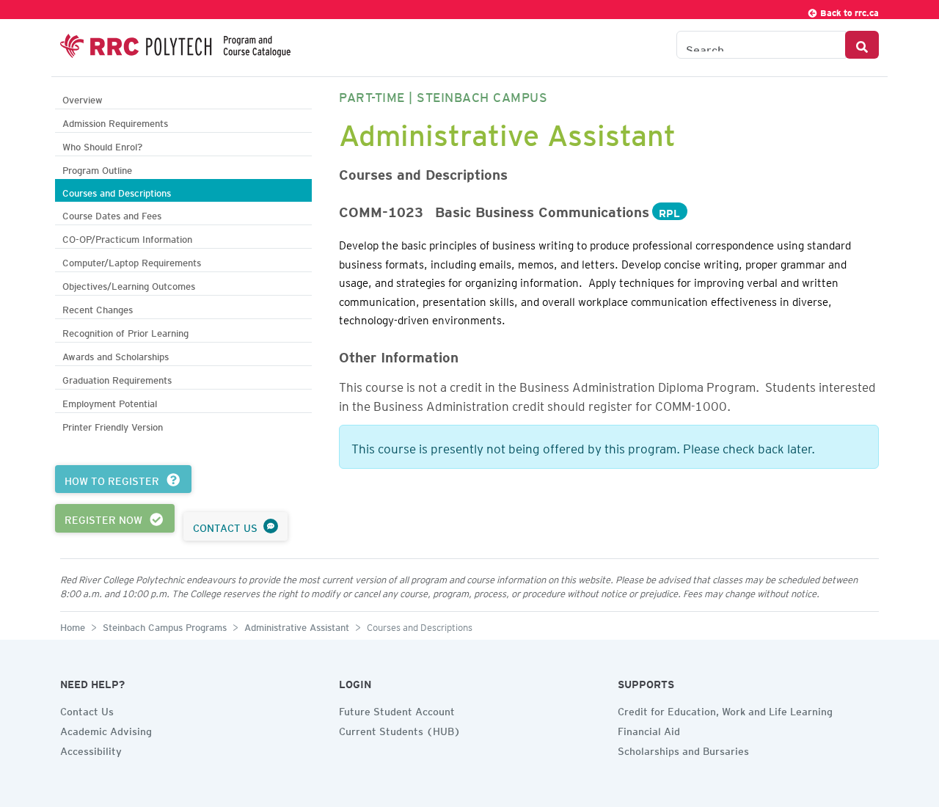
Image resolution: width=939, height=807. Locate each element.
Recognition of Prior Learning (125, 331)
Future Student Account (397, 709)
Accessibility (91, 749)
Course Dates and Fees (111, 214)
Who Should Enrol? (102, 145)
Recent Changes (97, 307)
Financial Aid (649, 729)
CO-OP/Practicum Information (127, 237)
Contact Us (87, 709)
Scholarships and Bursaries (683, 749)
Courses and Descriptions (116, 191)
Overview (82, 98)
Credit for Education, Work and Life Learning (725, 709)
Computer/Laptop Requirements (131, 261)
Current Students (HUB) (400, 729)
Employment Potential (109, 401)
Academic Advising (106, 729)
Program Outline (97, 168)
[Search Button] (862, 45)
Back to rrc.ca (848, 10)
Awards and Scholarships (115, 354)
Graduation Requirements (117, 378)
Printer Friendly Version (112, 425)
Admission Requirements (115, 121)
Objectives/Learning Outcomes (128, 284)
